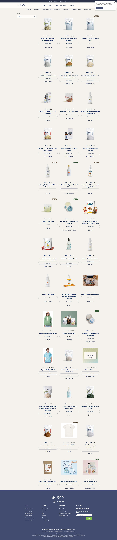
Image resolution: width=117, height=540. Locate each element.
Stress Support (66, 9)
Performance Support (76, 9)
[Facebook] (60, 502)
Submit (89, 518)
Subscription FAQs (63, 515)
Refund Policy (62, 511)
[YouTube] (63, 502)
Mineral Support (57, 9)
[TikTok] (57, 502)
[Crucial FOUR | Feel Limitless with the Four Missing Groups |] (21, 5)
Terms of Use (45, 517)
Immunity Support (47, 9)
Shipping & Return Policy (65, 513)
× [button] (114, 2)
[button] (94, 5)
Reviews (44, 515)
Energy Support (37, 9)
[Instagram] (54, 502)
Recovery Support (87, 9)
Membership (45, 508)
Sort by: (18, 13)
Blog (43, 513)
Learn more (99, 8)
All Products (28, 9)
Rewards (44, 511)
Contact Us (62, 508)
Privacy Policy (45, 520)
